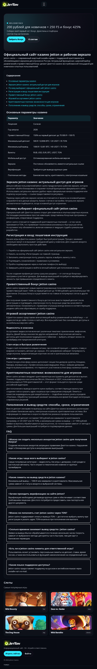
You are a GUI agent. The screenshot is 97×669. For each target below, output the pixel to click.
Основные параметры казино (22, 81)
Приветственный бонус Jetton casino (25, 95)
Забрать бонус (16, 39)
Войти (28, 653)
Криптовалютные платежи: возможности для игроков (33, 101)
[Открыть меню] (44, 4)
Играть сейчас (13, 653)
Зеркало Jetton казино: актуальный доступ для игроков (34, 84)
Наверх (6, 665)
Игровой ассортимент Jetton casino (25, 98)
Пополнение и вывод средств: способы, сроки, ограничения (36, 105)
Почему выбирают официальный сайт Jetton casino (32, 88)
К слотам (33, 39)
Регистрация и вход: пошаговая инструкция (29, 91)
